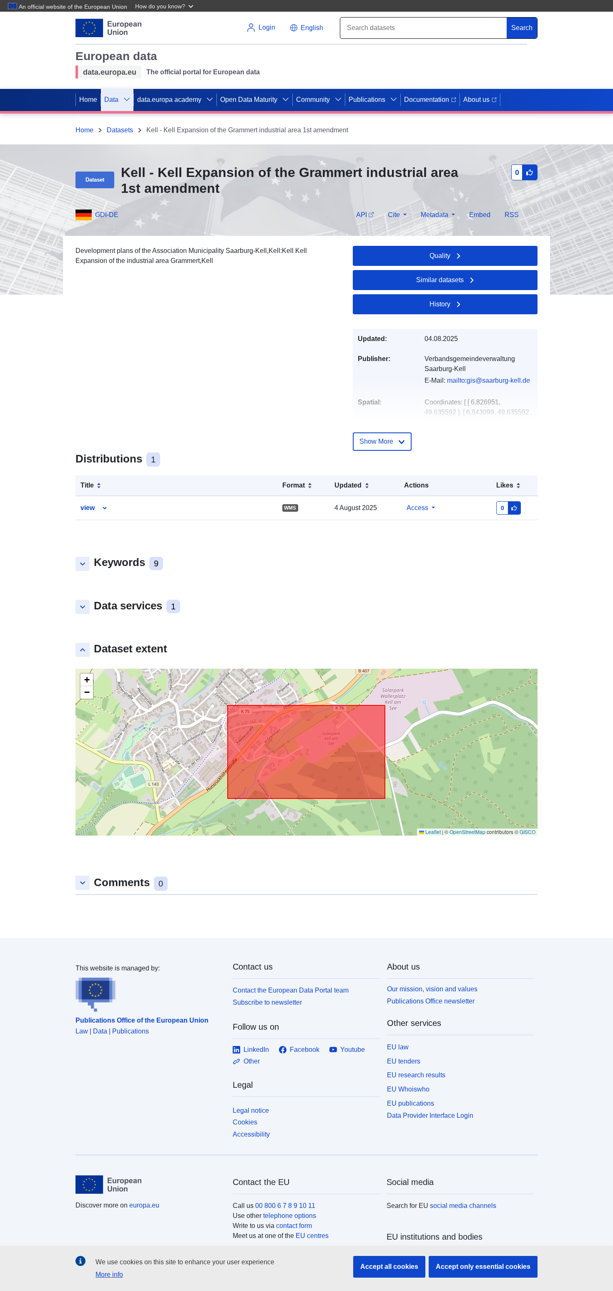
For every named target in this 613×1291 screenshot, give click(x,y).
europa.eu (144, 1205)
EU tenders (403, 1061)
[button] (165, 6)
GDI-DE (106, 214)
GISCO (527, 831)
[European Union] (149, 1184)
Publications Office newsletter (431, 1001)
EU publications (410, 1103)
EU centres (312, 1235)
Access (417, 507)
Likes (504, 485)
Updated (348, 485)
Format (293, 485)
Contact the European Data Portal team (291, 990)
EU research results (416, 1075)
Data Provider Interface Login (430, 1115)
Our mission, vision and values (432, 989)
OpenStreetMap (467, 831)
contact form (294, 1225)
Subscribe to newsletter (267, 1002)
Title (87, 485)
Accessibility (251, 1134)
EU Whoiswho (408, 1089)
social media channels (463, 1205)
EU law (398, 1047)
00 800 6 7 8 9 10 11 (285, 1205)
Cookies (245, 1122)
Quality (440, 255)
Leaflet (432, 831)
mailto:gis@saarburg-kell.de (488, 380)
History (440, 304)
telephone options (289, 1215)
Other (252, 1061)
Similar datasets (440, 279)
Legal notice (251, 1110)
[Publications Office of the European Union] (149, 992)
